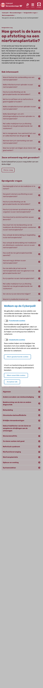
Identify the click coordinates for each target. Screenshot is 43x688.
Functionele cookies (17, 321)
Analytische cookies (17, 340)
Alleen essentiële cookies (16, 375)
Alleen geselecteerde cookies (17, 357)
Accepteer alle (12, 382)
